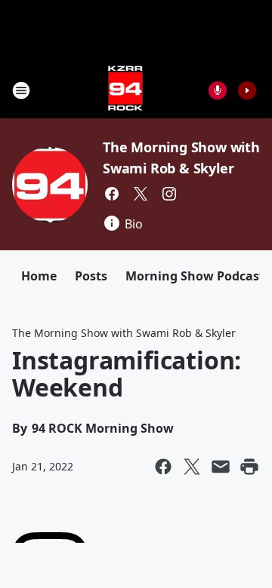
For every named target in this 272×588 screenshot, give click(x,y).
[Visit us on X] (140, 194)
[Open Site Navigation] (21, 90)
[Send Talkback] (218, 90)
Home (39, 276)
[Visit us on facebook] (112, 194)
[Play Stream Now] (247, 90)
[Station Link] (125, 90)
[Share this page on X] (191, 466)
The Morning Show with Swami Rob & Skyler (124, 333)
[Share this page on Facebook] (163, 466)
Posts (91, 276)
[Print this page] (249, 466)
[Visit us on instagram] (169, 194)
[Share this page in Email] (220, 466)
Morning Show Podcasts (197, 276)
